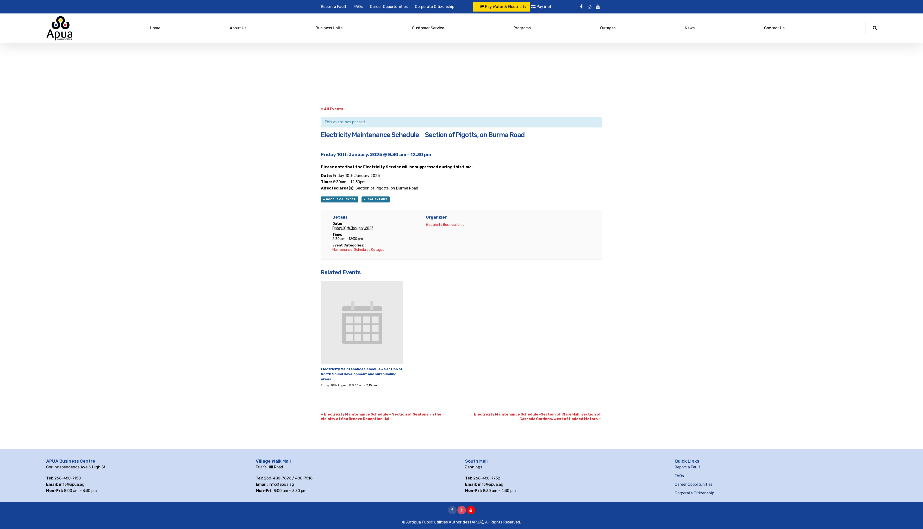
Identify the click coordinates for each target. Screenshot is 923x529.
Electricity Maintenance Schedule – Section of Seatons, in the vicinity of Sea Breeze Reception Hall (381, 416)
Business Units (329, 28)
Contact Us (774, 28)
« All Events (332, 109)
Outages (608, 28)
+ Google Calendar (339, 199)
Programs (522, 28)
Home (155, 28)
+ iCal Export (375, 199)
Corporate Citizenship (434, 6)
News (690, 28)
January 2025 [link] (367, 175)
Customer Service (428, 28)
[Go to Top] (913, 518)
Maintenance (342, 250)
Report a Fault (333, 6)
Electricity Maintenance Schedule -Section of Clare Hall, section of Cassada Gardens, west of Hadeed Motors (537, 416)
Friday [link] (338, 175)
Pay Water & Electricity (505, 6)
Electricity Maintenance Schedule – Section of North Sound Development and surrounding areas (362, 374)
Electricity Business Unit (445, 225)
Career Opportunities (389, 6)
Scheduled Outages (369, 250)
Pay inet (543, 6)
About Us (238, 28)
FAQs (358, 6)
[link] (367, 175)
